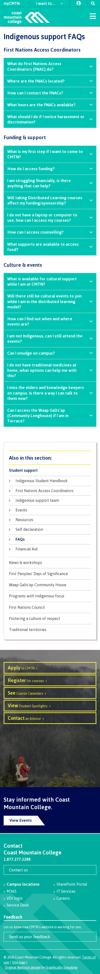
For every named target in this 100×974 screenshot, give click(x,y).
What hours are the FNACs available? (41, 104)
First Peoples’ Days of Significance (38, 573)
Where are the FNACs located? (36, 81)
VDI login (15, 898)
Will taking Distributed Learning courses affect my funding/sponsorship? (44, 200)
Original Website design (23, 967)
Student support (23, 470)
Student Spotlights (28, 705)
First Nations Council (27, 607)
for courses (26, 680)
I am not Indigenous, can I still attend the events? (45, 338)
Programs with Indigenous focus (36, 596)
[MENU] (93, 15)
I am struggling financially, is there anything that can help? (39, 183)
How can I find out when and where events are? (39, 321)
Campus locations (23, 884)
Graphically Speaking (61, 967)
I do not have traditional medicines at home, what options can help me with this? (41, 370)
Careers (63, 898)
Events (21, 510)
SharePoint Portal (72, 884)
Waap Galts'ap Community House (37, 585)
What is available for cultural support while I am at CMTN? (42, 281)
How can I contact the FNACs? (35, 92)
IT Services (66, 891)
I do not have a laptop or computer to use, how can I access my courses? (42, 217)
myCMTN (12, 3)
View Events (20, 820)
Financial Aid (26, 549)
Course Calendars (25, 693)
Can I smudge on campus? (31, 353)
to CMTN (21, 668)
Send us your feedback (29, 936)
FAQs (20, 539)
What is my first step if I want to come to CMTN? (45, 154)
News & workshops (25, 562)
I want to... (46, 3)
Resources (24, 519)
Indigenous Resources (50, 458)
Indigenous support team (37, 500)
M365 (12, 891)
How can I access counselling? (35, 232)
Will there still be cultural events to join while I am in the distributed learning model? (44, 301)
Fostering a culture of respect (34, 618)
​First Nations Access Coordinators (45, 490)
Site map (18, 962)
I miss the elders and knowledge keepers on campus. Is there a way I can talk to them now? (45, 393)
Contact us (18, 869)
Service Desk (18, 905)
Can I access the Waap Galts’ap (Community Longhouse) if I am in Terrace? (37, 415)
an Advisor (24, 718)
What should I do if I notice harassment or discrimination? (45, 119)
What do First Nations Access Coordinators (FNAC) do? (34, 66)
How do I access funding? (31, 168)
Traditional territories (27, 629)
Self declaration (29, 529)
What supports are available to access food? (43, 247)
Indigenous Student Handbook (42, 480)
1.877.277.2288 (17, 859)
